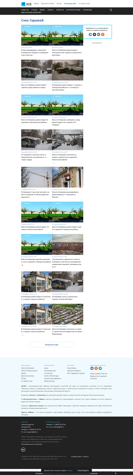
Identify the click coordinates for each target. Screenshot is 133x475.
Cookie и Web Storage (51, 376)
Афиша (36, 3)
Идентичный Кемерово (31, 12)
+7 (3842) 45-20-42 (59, 424)
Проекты (60, 10)
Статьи (34, 10)
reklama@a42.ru (58, 427)
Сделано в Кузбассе (74, 371)
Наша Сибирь (71, 368)
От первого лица (84, 3)
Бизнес (51, 10)
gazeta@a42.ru (33, 432)
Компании (87, 10)
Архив (46, 368)
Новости (25, 10)
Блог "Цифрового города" (76, 373)
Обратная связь (49, 381)
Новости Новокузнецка (29, 371)
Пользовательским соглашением (31, 444)
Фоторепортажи (73, 10)
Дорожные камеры (47, 3)
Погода (59, 3)
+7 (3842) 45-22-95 (34, 429)
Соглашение (48, 373)
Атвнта (85, 456)
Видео (42, 10)
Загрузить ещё (51, 344)
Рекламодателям (70, 3)
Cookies (69, 470)
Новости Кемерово (27, 368)
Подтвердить (83, 470)
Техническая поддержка (52, 378)
